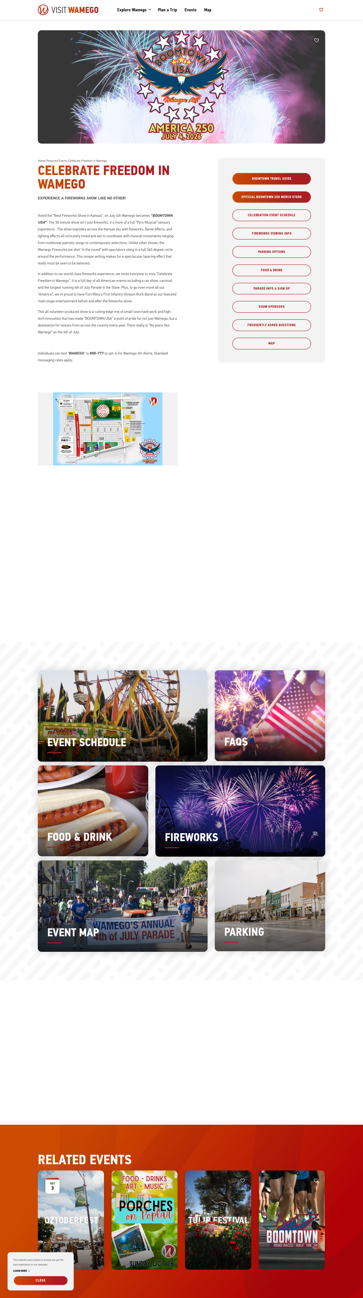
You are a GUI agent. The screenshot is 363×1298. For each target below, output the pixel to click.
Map (207, 10)
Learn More (22, 1271)
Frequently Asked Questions (271, 325)
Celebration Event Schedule (272, 215)
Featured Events (57, 161)
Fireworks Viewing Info (272, 233)
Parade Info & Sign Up (272, 288)
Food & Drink (271, 270)
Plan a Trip (167, 10)
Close (41, 1280)
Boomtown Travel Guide (272, 178)
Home (41, 161)
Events (191, 10)
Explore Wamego (132, 10)
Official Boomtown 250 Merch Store (271, 197)
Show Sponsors (272, 306)
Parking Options (271, 252)
